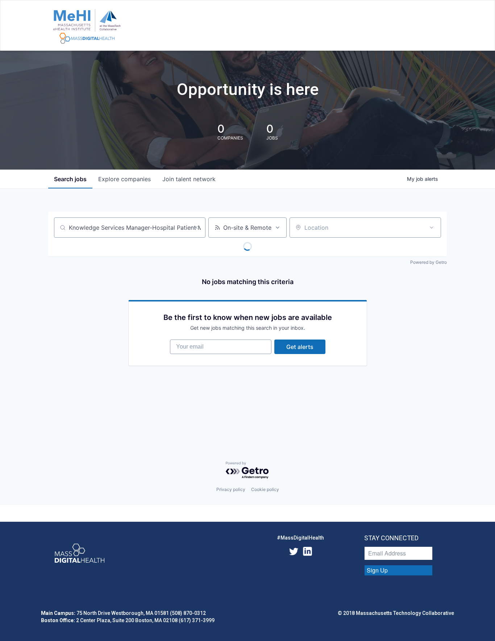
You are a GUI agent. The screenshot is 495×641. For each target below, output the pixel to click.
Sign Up (377, 570)
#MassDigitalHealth (300, 538)
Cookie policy (265, 489)
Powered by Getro (428, 262)
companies (124, 179)
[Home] (86, 27)
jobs (70, 179)
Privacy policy (230, 489)
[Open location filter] (432, 228)
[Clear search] (196, 228)
